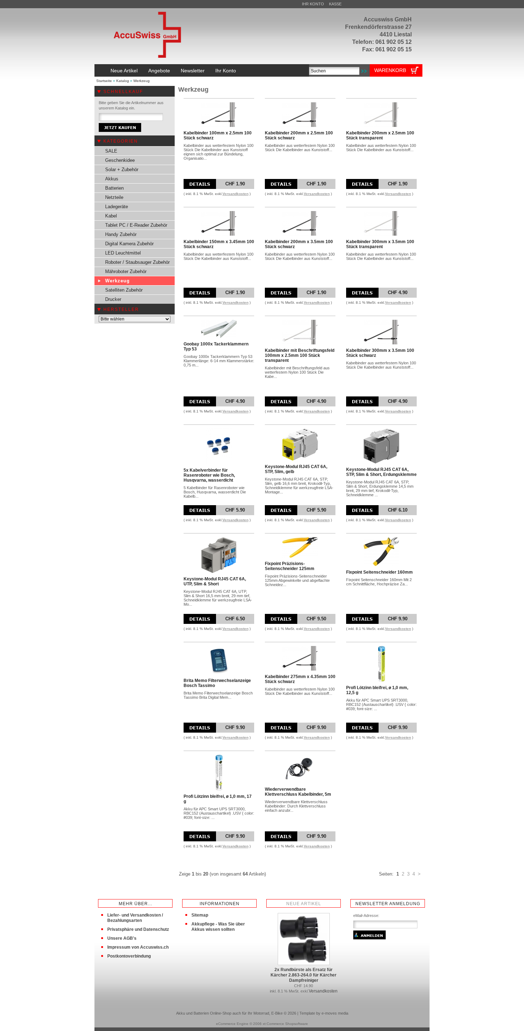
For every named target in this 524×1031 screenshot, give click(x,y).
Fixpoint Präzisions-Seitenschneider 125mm (289, 566)
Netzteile (114, 197)
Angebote (159, 70)
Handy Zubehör (121, 234)
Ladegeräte (116, 206)
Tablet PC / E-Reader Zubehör (136, 225)
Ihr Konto (313, 4)
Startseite (104, 81)
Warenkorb (390, 70)
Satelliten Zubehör (124, 290)
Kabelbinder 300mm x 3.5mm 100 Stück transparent (380, 244)
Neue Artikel (124, 70)
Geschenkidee (120, 160)
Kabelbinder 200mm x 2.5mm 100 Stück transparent (380, 135)
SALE (111, 151)
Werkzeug (141, 81)
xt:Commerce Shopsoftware (285, 1024)
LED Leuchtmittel (123, 253)
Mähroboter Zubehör (126, 271)
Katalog (122, 81)
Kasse (335, 4)
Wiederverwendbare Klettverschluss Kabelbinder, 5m (298, 792)
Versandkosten (235, 194)
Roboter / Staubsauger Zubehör (137, 262)
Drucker (113, 299)
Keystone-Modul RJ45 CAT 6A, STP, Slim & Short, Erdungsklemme (381, 472)
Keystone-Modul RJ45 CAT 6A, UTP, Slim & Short (215, 581)
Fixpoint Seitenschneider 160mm (379, 572)
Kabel (111, 216)
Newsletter (193, 70)
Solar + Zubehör (121, 169)
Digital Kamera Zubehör (129, 243)
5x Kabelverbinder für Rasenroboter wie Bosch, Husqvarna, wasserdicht (209, 475)
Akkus (111, 178)
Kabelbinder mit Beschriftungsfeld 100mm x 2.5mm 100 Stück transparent (299, 355)
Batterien (114, 188)
